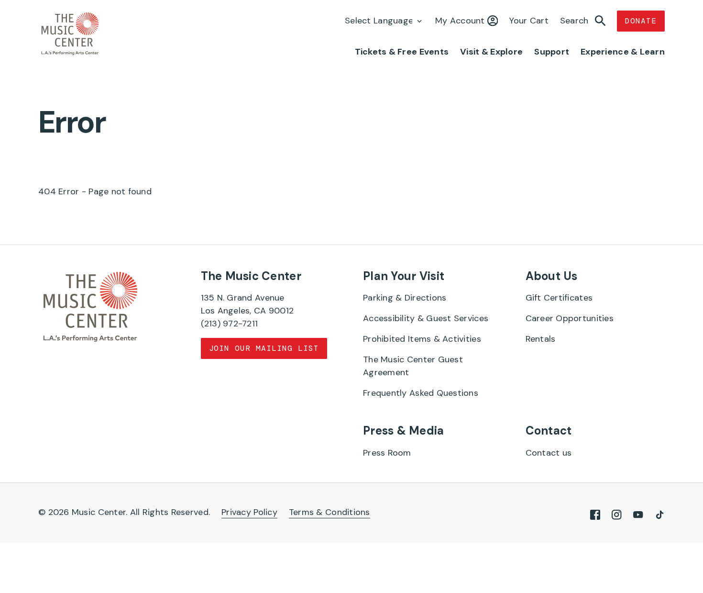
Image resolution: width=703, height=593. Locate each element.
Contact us (549, 453)
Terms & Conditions (329, 512)
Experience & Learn (623, 51)
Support (551, 51)
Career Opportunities (570, 318)
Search (575, 20)
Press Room (387, 453)
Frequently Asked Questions (420, 393)
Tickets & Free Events (402, 51)
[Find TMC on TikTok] (660, 515)
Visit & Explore (491, 51)
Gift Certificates (559, 297)
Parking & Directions (404, 297)
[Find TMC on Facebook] (595, 515)
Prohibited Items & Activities (422, 339)
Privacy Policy (249, 512)
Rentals (541, 339)
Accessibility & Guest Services (425, 318)
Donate (641, 21)
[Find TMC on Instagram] (617, 515)
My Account (461, 20)
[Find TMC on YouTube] (638, 515)
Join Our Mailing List (264, 348)
